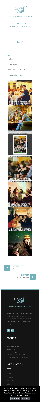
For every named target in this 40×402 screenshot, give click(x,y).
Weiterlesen (25, 398)
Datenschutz (11, 380)
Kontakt (9, 373)
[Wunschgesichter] (20, 12)
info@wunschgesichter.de (21, 26)
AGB (8, 384)
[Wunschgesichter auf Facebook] (9, 331)
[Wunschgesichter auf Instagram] (12, 331)
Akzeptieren (15, 398)
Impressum (10, 377)
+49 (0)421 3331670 (20, 23)
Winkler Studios (19, 75)
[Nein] (37, 394)
